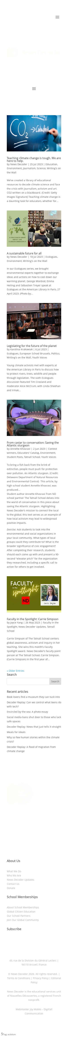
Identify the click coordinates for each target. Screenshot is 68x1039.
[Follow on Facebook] (37, 827)
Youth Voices (39, 357)
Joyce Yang (16, 622)
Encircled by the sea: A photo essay (27, 711)
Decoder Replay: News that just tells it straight (34, 726)
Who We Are (14, 875)
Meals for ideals (16, 732)
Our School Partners (18, 915)
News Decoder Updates (32, 626)
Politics (55, 353)
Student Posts (15, 457)
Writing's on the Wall (35, 261)
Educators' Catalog (28, 452)
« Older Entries (15, 670)
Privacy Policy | (41, 978)
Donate (11, 888)
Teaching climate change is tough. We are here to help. (34, 159)
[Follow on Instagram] (30, 827)
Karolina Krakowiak (21, 349)
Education (51, 164)
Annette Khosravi (20, 448)
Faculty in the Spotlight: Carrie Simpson (32, 619)
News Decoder (18, 164)
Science (41, 168)
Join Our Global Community (23, 920)
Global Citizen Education (21, 911)
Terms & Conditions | (19, 978)
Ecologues (51, 256)
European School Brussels (35, 353)
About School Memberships (23, 907)
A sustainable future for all (24, 253)
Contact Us (13, 883)
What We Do (14, 871)
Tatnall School (32, 457)
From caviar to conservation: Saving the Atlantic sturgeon (33, 444)
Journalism (29, 168)
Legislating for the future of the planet (32, 346)
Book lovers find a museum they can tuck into (33, 697)
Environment (14, 168)
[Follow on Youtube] (44, 827)
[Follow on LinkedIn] (23, 827)
